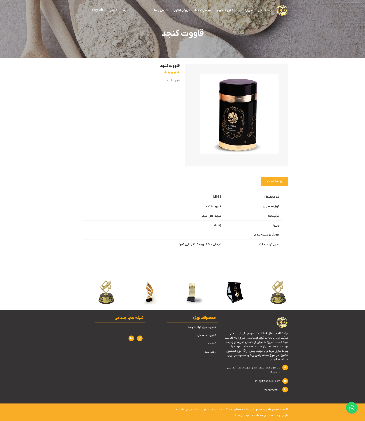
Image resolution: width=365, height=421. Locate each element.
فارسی (113, 10)
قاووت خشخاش (206, 335)
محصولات (204, 10)
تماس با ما (161, 10)
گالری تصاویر (225, 10)
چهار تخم (210, 352)
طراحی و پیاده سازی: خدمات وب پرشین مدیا (261, 415)
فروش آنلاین (181, 10)
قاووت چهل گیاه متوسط (201, 327)
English (97, 10)
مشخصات (273, 181)
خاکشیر (210, 343)
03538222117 (272, 390)
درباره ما (246, 10)
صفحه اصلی (265, 10)
